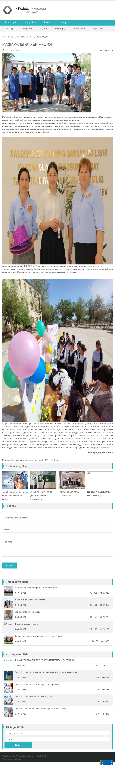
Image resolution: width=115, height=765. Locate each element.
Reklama (48, 22)
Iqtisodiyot (99, 28)
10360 (106, 605)
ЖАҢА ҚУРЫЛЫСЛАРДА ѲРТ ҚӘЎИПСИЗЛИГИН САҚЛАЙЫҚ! (44, 660)
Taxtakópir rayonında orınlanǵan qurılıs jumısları (37, 684)
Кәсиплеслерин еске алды (27, 612)
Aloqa (64, 22)
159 (96, 641)
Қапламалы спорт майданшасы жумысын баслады (39, 636)
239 (107, 677)
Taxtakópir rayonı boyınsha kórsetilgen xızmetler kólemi (15, 496)
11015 (106, 593)
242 (107, 701)
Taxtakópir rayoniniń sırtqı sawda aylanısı (34, 696)
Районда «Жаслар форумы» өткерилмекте (36, 587)
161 (95, 605)
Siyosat (43, 28)
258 (107, 689)
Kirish (18, 745)
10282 (106, 617)
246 (107, 714)
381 (95, 593)
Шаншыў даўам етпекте (26, 624)
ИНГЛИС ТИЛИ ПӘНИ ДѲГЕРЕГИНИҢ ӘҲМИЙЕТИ (41, 496)
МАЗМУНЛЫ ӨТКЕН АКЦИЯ (27, 44)
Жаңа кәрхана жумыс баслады (30, 600)
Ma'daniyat (9, 28)
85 (107, 665)
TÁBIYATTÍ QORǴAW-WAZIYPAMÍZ (69, 494)
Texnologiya (60, 28)
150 (95, 617)
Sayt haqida (10, 22)
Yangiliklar (30, 22)
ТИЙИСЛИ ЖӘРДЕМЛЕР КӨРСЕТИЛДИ (99, 494)
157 (95, 629)
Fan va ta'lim (80, 28)
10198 (106, 629)
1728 (110, 50)
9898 (106, 641)
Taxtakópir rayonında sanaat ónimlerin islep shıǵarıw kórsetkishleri (46, 672)
